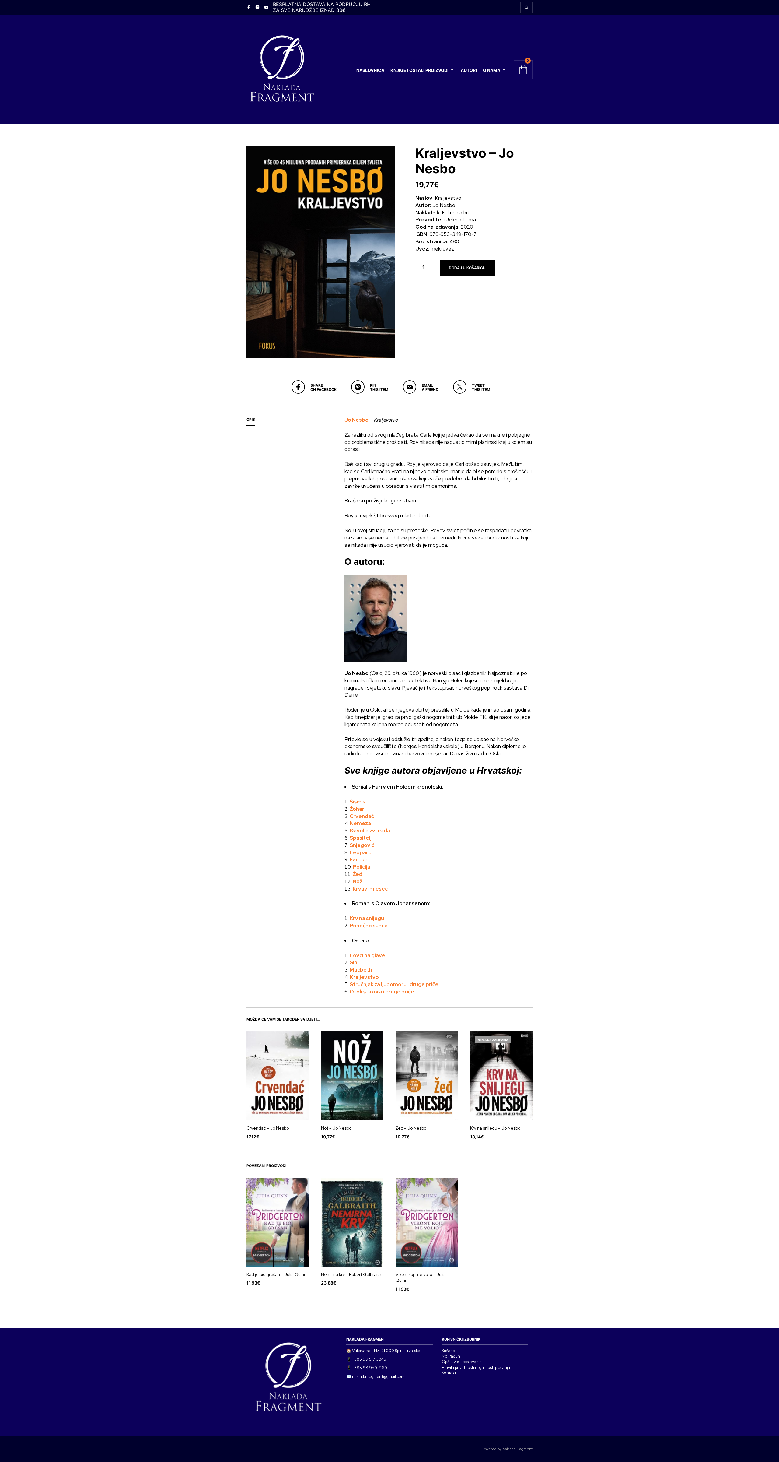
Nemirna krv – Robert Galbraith (351, 1274)
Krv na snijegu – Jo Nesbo (495, 1128)
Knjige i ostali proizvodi (419, 70)
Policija (361, 866)
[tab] (289, 419)
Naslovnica (370, 70)
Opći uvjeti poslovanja (462, 1361)
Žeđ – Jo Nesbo (411, 1128)
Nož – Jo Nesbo (336, 1128)
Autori (469, 70)
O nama (491, 70)
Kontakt (449, 1373)
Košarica (449, 1350)
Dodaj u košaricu (467, 267)
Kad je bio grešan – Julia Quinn (276, 1274)
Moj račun (451, 1356)
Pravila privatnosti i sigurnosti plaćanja (476, 1367)
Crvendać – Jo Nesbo (267, 1128)
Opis (250, 419)
